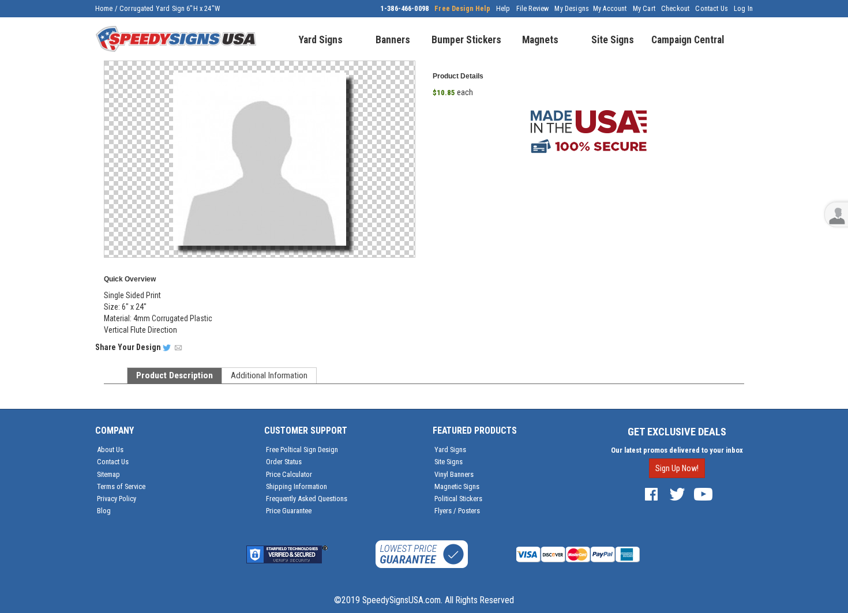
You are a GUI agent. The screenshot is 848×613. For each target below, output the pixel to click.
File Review (532, 9)
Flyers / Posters (457, 510)
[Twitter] (677, 493)
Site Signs (448, 461)
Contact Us (711, 9)
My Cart (644, 9)
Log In (743, 9)
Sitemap (108, 474)
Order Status (284, 461)
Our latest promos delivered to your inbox (677, 450)
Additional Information (269, 375)
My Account (610, 9)
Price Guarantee (289, 510)
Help (503, 9)
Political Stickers (458, 498)
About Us (110, 449)
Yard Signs (450, 449)
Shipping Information (296, 486)
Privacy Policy (116, 498)
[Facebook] (651, 493)
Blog (104, 510)
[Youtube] (703, 493)
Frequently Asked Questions (306, 498)
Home (104, 9)
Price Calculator (289, 474)
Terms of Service (121, 486)
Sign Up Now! (677, 468)
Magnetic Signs (456, 486)
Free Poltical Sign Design (302, 449)
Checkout (675, 9)
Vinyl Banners (454, 474)
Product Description (174, 375)
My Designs (571, 9)
